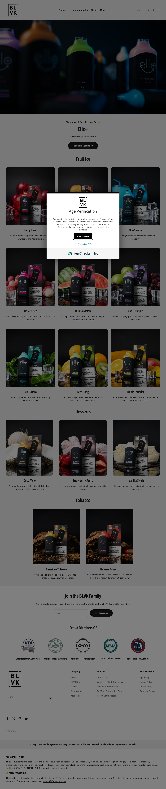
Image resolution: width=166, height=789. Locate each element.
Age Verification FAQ (83, 244)
